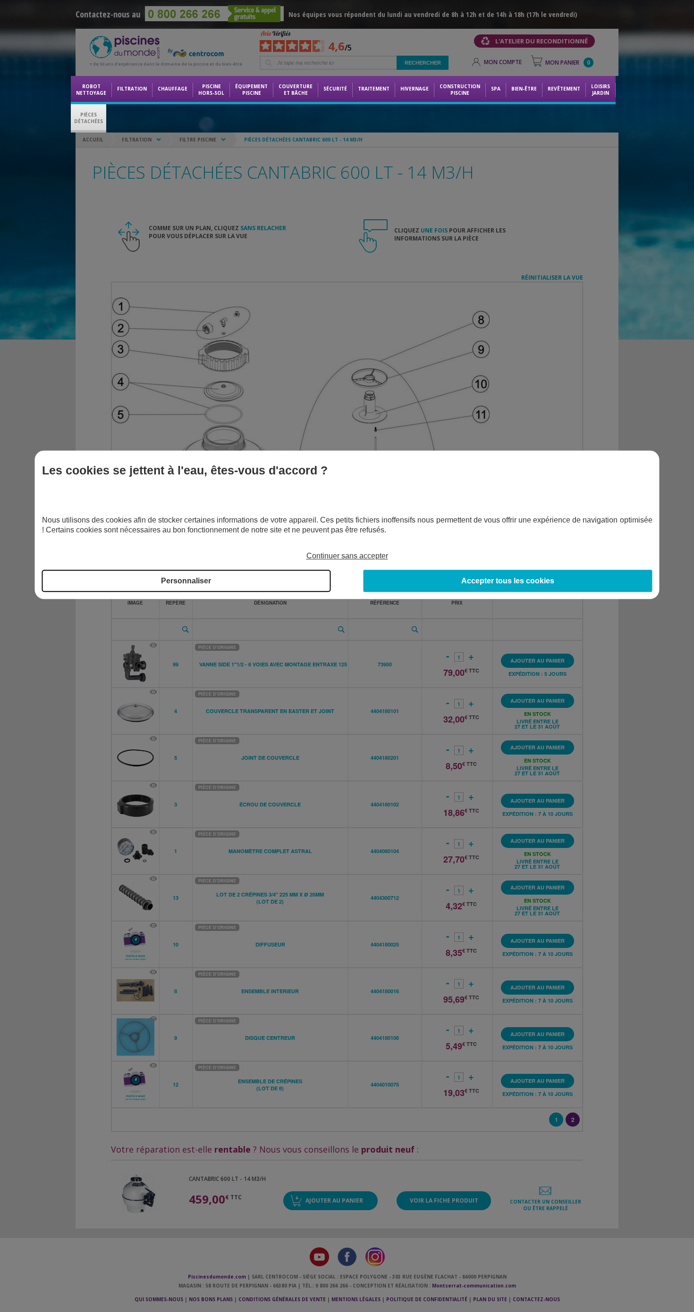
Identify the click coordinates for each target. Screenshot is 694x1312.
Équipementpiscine (251, 89)
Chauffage (172, 88)
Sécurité (335, 88)
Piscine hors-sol (211, 89)
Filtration (132, 88)
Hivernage (414, 88)
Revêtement (564, 88)
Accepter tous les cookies (507, 581)
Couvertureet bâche (296, 89)
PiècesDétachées (88, 118)
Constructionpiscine (460, 89)
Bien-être (524, 88)
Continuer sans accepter (347, 556)
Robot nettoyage (91, 89)
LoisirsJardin (600, 89)
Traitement (373, 88)
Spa (495, 88)
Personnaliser (186, 581)
